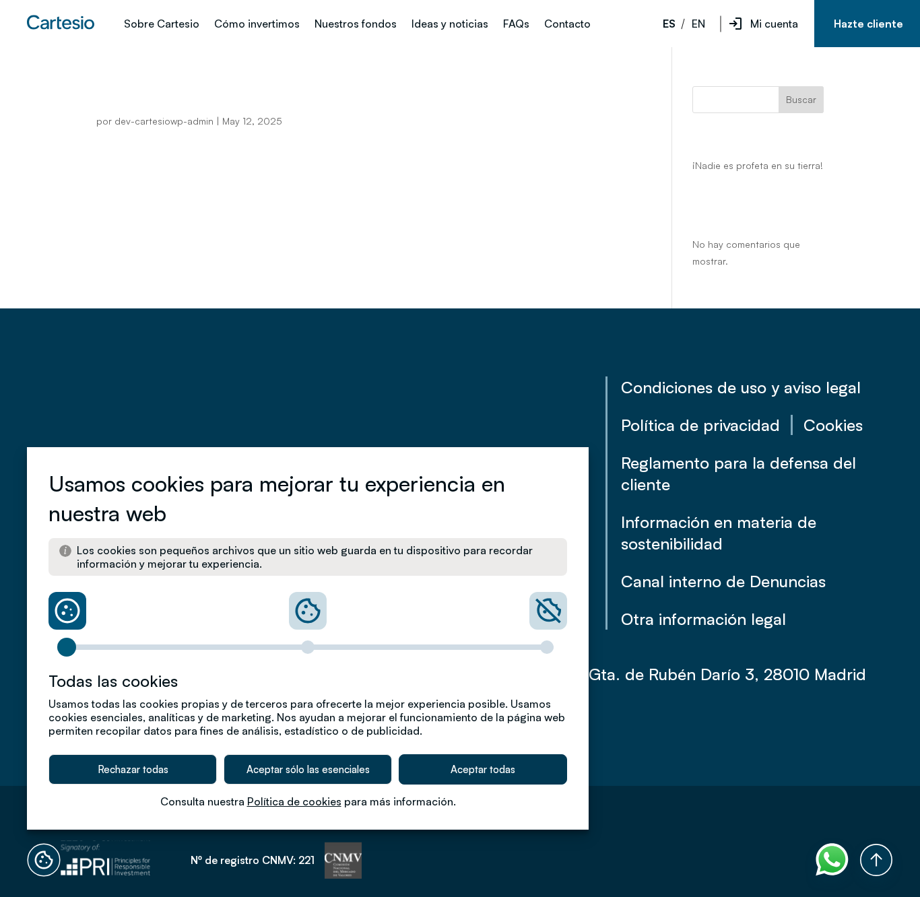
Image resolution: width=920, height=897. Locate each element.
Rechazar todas (133, 769)
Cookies (833, 425)
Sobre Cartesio (161, 24)
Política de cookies (294, 801)
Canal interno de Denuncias (723, 581)
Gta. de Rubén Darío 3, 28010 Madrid (727, 674)
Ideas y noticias (450, 24)
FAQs (516, 24)
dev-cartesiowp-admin (163, 121)
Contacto (567, 24)
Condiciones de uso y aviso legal (741, 387)
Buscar (801, 99)
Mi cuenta (774, 23)
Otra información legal (703, 619)
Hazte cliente (868, 23)
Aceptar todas (483, 769)
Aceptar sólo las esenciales (308, 769)
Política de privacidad (700, 425)
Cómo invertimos (257, 24)
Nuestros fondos (356, 24)
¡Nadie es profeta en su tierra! (757, 165)
